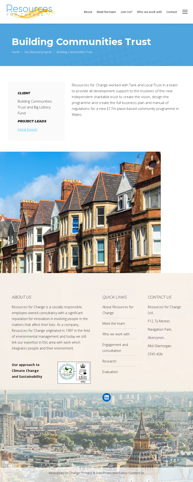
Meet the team (113, 323)
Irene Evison (27, 129)
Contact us (136, 473)
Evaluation (110, 372)
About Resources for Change (117, 310)
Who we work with (116, 334)
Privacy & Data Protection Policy (104, 473)
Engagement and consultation (115, 347)
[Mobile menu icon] (185, 11)
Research (109, 361)
